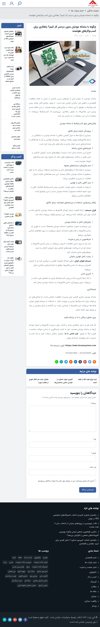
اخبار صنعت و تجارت (88, 567)
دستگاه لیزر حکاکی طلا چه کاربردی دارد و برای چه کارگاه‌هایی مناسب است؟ (15, 110)
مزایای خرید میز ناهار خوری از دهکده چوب (38, 381)
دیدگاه (93, 403)
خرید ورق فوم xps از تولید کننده (87, 381)
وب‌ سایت (92, 467)
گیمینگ (93, 581)
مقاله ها (93, 591)
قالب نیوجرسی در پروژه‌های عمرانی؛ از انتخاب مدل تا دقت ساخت (8, 167)
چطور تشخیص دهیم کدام (15, 138)
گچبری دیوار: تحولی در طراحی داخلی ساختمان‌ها (63, 381)
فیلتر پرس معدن (18, 566)
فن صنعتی (11, 571)
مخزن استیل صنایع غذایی (27, 585)
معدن (11, 562)
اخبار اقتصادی (90, 557)
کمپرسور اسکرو (42, 571)
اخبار (14, 557)
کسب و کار (92, 577)
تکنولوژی (92, 572)
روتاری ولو (33, 576)
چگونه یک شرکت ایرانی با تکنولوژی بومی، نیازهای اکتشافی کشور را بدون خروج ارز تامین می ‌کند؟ (9, 265)
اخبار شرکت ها (77, 10)
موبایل (93, 596)
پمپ (5, 562)
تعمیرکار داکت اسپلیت (39, 566)
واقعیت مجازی (90, 601)
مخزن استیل (42, 585)
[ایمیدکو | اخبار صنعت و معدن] (93, 3)
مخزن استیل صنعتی (40, 580)
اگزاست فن (43, 576)
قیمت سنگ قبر (11, 576)
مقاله (20, 557)
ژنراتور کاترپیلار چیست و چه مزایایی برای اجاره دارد (15, 127)
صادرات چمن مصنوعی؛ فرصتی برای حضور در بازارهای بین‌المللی (15, 93)
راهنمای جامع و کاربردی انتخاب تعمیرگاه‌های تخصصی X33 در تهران (9, 36)
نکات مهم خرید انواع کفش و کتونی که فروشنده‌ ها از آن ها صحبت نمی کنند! (9, 54)
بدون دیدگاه (78, 35)
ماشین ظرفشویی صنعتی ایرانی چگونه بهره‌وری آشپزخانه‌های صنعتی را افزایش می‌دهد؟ (8, 185)
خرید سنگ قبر (17, 580)
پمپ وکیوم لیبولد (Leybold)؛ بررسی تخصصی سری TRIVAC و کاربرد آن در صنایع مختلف (9, 74)
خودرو (45, 557)
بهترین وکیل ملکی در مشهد (16, 147)
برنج (28, 566)
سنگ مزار (31, 571)
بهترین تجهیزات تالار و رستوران (9, 215)
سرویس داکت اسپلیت (23, 562)
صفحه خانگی (93, 10)
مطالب (93, 586)
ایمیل (93, 453)
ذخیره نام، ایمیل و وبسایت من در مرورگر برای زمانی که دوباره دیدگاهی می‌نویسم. (66, 481)
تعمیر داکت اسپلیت (40, 562)
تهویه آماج (21, 571)
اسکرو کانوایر (23, 576)
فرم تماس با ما (71, 333)
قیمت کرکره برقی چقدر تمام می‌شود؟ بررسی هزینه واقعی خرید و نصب (8, 247)
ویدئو (94, 606)
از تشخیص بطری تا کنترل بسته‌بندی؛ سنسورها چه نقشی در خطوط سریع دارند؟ (9, 229)
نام (94, 439)
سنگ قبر (28, 580)
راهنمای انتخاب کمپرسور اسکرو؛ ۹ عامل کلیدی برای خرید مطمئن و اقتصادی (8, 203)
